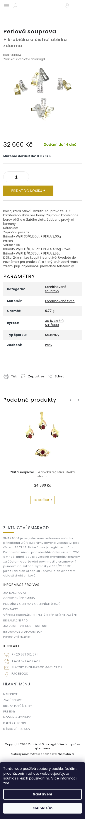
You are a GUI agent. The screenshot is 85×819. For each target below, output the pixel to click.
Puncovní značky (17, 637)
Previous (71, 400)
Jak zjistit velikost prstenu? (25, 626)
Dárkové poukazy (17, 729)
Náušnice (10, 694)
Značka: (24, 59)
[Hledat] (15, 5)
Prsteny (9, 711)
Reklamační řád (15, 620)
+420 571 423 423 (26, 661)
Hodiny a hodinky (17, 717)
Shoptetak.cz (66, 754)
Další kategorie (15, 723)
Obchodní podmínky (19, 598)
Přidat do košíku (26, 190)
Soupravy (52, 335)
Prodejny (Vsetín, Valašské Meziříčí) (69, 5)
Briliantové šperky (17, 706)
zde (6, 783)
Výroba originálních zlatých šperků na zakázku (41, 615)
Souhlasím (42, 808)
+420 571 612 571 (24, 654)
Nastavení (42, 794)
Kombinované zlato (60, 301)
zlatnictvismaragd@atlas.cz (37, 667)
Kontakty (10, 609)
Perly (48, 345)
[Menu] (6, 5)
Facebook (20, 674)
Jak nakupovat (14, 593)
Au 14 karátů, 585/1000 (54, 323)
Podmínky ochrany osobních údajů (32, 604)
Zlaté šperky (12, 700)
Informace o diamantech (22, 631)
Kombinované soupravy (55, 289)
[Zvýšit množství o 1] (7, 177)
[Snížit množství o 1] (24, 177)
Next (78, 400)
